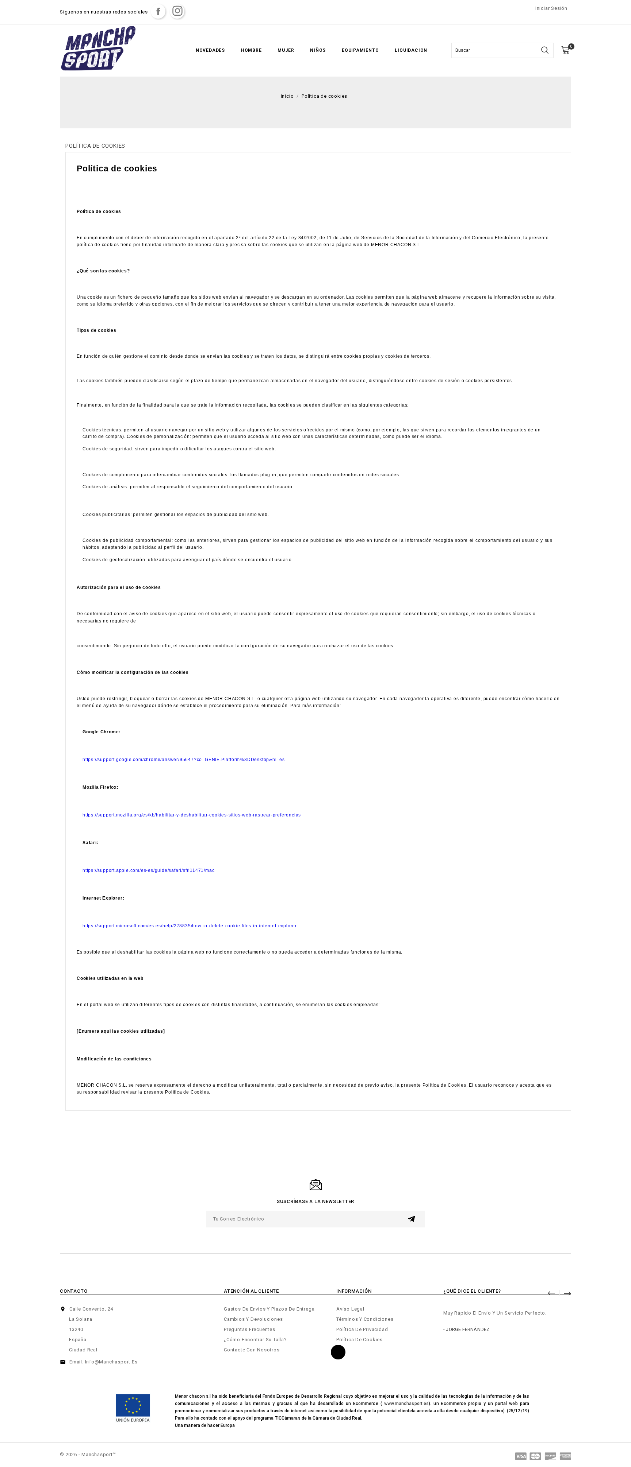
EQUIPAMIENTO (360, 50)
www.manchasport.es (406, 1403)
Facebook (158, 11)
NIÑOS (318, 50)
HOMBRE (251, 50)
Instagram (177, 11)
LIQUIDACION (411, 50)
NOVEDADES (210, 50)
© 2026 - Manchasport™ (88, 1454)
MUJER (286, 50)
